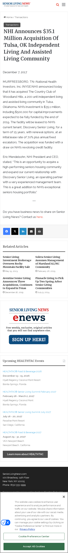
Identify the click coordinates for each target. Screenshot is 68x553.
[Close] (64, 497)
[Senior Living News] (17, 4)
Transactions (21, 17)
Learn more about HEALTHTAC (25, 454)
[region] (34, 522)
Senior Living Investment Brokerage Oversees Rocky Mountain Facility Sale (17, 262)
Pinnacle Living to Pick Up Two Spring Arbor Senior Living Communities (49, 283)
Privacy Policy (27, 529)
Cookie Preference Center (33, 536)
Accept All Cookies (34, 546)
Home (9, 17)
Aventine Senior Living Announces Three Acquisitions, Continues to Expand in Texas (17, 283)
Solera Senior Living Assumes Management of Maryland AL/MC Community (49, 262)
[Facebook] (6, 231)
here (40, 217)
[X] (14, 231)
